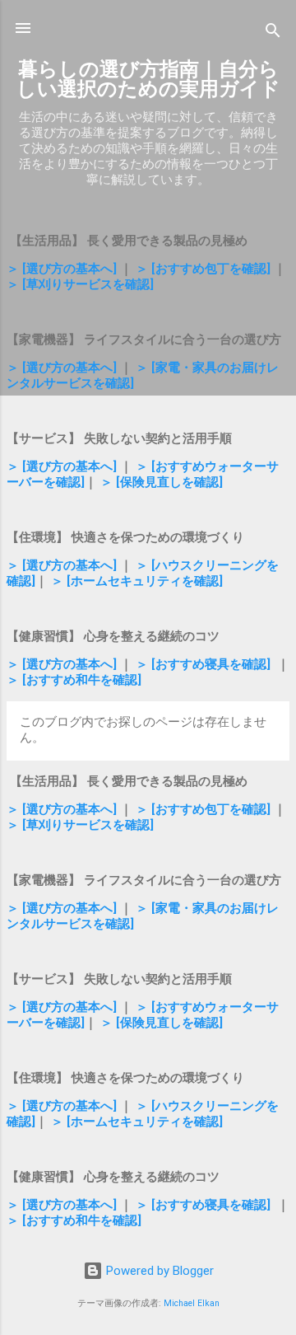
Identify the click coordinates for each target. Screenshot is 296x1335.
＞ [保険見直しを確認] (161, 482)
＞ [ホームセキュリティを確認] (137, 581)
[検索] (273, 33)
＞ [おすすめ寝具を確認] (203, 664)
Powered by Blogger (158, 1270)
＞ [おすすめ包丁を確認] (203, 268)
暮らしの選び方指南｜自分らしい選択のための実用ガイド (148, 79)
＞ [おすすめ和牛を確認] (74, 679)
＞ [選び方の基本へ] (62, 268)
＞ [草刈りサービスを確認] (80, 284)
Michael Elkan (192, 1303)
